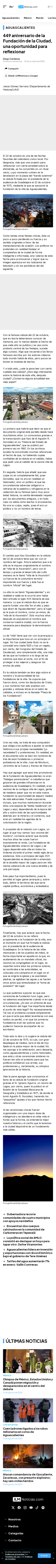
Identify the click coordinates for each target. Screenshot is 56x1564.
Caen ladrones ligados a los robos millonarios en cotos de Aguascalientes (25, 1432)
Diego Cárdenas (11, 58)
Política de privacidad (14, 1554)
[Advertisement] (28, 123)
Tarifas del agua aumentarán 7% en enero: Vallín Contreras (26, 1262)
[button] (44, 1555)
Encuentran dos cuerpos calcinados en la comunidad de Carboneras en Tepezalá (24, 1229)
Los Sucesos (10, 1425)
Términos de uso (12, 1557)
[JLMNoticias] (28, 6)
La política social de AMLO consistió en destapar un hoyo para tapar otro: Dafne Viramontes (26, 1241)
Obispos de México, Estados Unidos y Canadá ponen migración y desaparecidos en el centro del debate (28, 1384)
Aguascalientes (20, 27)
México (7, 1375)
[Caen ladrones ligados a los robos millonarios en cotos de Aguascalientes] (28, 1410)
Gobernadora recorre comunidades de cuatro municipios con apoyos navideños (26, 1217)
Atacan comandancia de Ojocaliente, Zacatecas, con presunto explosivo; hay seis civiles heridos (28, 1478)
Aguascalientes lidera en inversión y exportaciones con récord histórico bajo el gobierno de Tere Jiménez (28, 1253)
